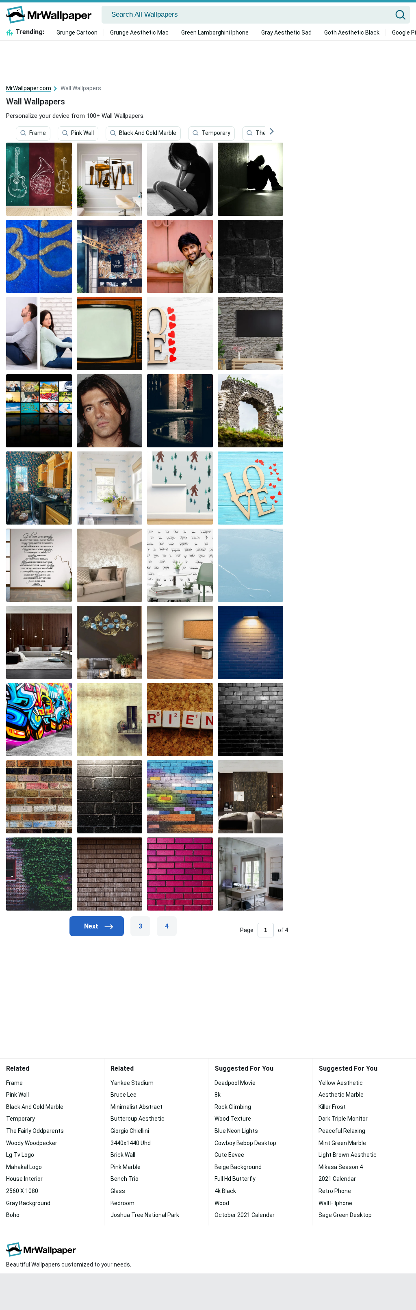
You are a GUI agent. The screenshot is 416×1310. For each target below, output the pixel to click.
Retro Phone (334, 1191)
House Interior (24, 1179)
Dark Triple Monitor (343, 1118)
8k (217, 1094)
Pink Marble (125, 1167)
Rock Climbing (232, 1107)
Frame (37, 133)
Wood (221, 1203)
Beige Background (238, 1167)
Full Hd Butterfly (235, 1179)
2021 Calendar (337, 1179)
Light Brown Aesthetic (347, 1155)
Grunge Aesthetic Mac (139, 32)
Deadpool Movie (235, 1083)
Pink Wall (82, 133)
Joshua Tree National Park (144, 1215)
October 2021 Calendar (244, 1215)
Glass (117, 1191)
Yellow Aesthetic (340, 1083)
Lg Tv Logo (20, 1155)
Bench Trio (124, 1179)
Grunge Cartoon (77, 32)
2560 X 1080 (22, 1191)
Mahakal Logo (24, 1167)
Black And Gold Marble (147, 133)
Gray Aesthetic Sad (286, 32)
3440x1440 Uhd (130, 1143)
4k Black (225, 1191)
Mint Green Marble (342, 1143)
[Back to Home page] (52, 15)
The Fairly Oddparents (35, 1131)
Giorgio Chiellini (129, 1131)
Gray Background (28, 1203)
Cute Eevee (229, 1155)
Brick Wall (122, 1155)
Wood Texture (232, 1118)
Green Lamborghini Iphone (215, 32)
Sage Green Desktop (345, 1215)
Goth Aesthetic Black (351, 32)
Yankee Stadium (132, 1083)
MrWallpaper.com (28, 88)
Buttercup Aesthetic (137, 1118)
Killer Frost (332, 1107)
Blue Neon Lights (236, 1131)
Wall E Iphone (335, 1203)
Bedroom (122, 1203)
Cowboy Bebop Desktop (245, 1143)
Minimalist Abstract (136, 1107)
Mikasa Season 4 (340, 1167)
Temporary (216, 133)
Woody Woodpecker (31, 1143)
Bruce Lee (123, 1094)
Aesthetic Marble (341, 1094)
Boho (13, 1215)
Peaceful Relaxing (341, 1131)
